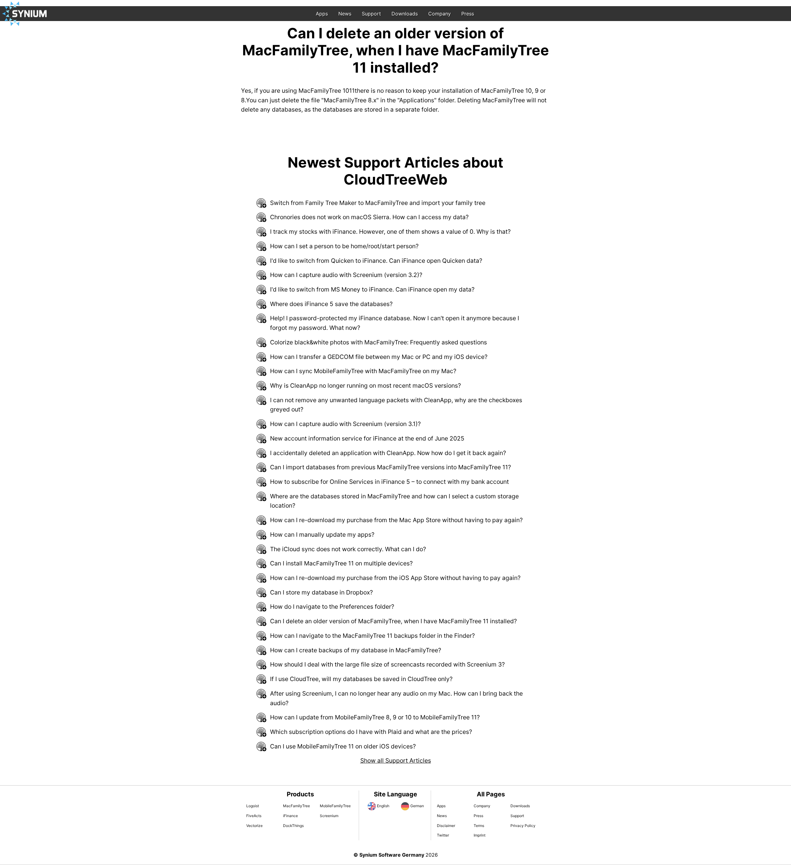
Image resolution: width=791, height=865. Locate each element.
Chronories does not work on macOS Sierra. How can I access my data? (369, 217)
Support (371, 14)
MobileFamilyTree (335, 805)
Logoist (252, 805)
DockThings (293, 825)
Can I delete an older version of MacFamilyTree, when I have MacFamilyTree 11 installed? (393, 621)
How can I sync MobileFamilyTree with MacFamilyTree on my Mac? (363, 371)
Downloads (404, 14)
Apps (322, 14)
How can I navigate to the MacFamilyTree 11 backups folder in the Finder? (372, 635)
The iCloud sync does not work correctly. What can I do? (348, 549)
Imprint (479, 835)
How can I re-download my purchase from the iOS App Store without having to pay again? (395, 578)
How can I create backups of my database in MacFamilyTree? (355, 650)
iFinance (290, 815)
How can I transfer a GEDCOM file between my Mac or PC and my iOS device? (379, 356)
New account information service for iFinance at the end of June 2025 (367, 438)
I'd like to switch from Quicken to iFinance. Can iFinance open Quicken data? (376, 260)
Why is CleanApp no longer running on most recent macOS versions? (365, 385)
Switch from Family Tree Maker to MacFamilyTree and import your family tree (377, 203)
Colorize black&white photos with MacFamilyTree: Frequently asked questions (378, 342)
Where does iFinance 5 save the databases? (331, 304)
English (383, 805)
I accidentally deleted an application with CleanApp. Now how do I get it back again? (388, 453)
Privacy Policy (522, 825)
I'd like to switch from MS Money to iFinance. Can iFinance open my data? (372, 289)
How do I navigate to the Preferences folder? (332, 606)
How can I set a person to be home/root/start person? (344, 246)
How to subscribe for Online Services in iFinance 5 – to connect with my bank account (389, 481)
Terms (479, 825)
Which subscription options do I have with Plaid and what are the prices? (371, 731)
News (344, 14)
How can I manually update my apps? (322, 534)
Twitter (443, 835)
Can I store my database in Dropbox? (321, 592)
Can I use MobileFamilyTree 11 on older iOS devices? (343, 746)
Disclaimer (446, 825)
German (417, 805)
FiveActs (253, 815)
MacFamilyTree (296, 805)
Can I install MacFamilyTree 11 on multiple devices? (341, 563)
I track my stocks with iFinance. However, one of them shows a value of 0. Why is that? (390, 231)
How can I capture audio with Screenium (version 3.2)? (346, 275)
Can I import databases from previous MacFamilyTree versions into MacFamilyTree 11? (390, 467)
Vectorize (254, 825)
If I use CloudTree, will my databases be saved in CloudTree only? (361, 679)
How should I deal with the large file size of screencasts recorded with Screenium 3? (387, 664)
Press (467, 14)
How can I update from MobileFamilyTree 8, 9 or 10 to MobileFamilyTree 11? (375, 717)
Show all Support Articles (395, 760)
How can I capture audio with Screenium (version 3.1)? (345, 424)
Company (439, 14)
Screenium (329, 815)
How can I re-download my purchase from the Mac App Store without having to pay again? (396, 520)
